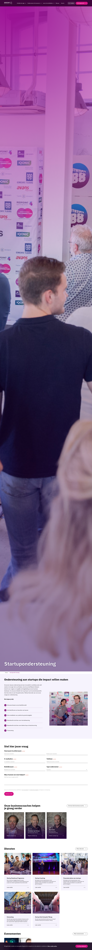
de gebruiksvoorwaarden (34, 789)
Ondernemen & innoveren (33, 3)
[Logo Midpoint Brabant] (8, 3)
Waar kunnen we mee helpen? (16, 775)
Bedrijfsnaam (10, 767)
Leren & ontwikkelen (48, 3)
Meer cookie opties (52, 946)
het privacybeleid (25, 789)
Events (62, 3)
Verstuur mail (9, 794)
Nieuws (57, 3)
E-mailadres (10, 759)
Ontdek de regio (21, 3)
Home (6, 672)
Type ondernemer (54, 767)
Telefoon (51, 759)
